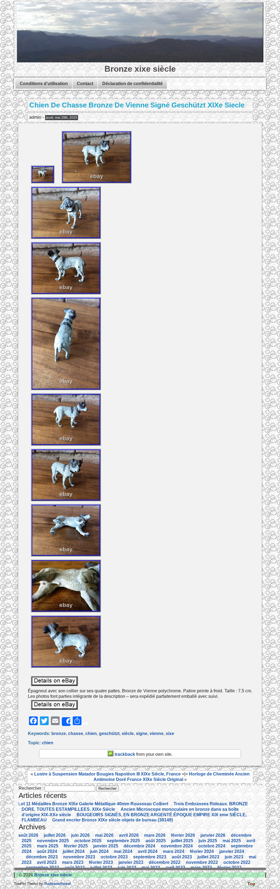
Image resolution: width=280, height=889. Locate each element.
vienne (157, 733)
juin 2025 (208, 840)
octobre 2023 (114, 857)
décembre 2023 (42, 857)
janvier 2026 (212, 835)
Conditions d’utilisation (44, 83)
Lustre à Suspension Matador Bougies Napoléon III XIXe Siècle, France (107, 774)
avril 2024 (148, 851)
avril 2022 (175, 867)
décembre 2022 (164, 862)
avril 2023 (47, 862)
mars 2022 (201, 867)
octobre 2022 (236, 862)
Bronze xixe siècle (140, 68)
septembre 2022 (42, 867)
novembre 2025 (53, 840)
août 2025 (155, 840)
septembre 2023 (149, 857)
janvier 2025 (105, 846)
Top (251, 884)
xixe (170, 733)
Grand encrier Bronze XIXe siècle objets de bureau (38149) (112, 820)
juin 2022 (127, 867)
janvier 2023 (130, 862)
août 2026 (28, 835)
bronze (58, 733)
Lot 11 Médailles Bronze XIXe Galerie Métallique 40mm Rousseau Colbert (93, 803)
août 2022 (75, 867)
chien (91, 733)
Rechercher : (31, 788)
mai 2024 (123, 851)
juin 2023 (234, 857)
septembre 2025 (123, 840)
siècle (128, 733)
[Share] (66, 721)
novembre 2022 (202, 862)
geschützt (109, 733)
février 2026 (183, 835)
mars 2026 (154, 835)
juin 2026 (80, 835)
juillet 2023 (208, 857)
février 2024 (202, 851)
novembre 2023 (79, 857)
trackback (124, 754)
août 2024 (47, 851)
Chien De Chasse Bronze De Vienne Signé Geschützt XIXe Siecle (136, 105)
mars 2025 (47, 846)
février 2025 (76, 846)
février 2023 (101, 862)
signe (141, 733)
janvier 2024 (231, 851)
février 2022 (229, 867)
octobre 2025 (87, 840)
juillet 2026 (55, 835)
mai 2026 (104, 835)
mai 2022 (151, 867)
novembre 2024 (177, 846)
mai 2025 (232, 840)
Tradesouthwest (57, 884)
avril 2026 (129, 835)
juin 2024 (99, 851)
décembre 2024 (139, 846)
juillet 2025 (182, 840)
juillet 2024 (73, 851)
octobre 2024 (211, 846)
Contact (85, 83)
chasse (75, 733)
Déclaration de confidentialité (132, 83)
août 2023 (182, 857)
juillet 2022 (101, 867)
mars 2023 (72, 862)
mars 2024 (173, 851)
